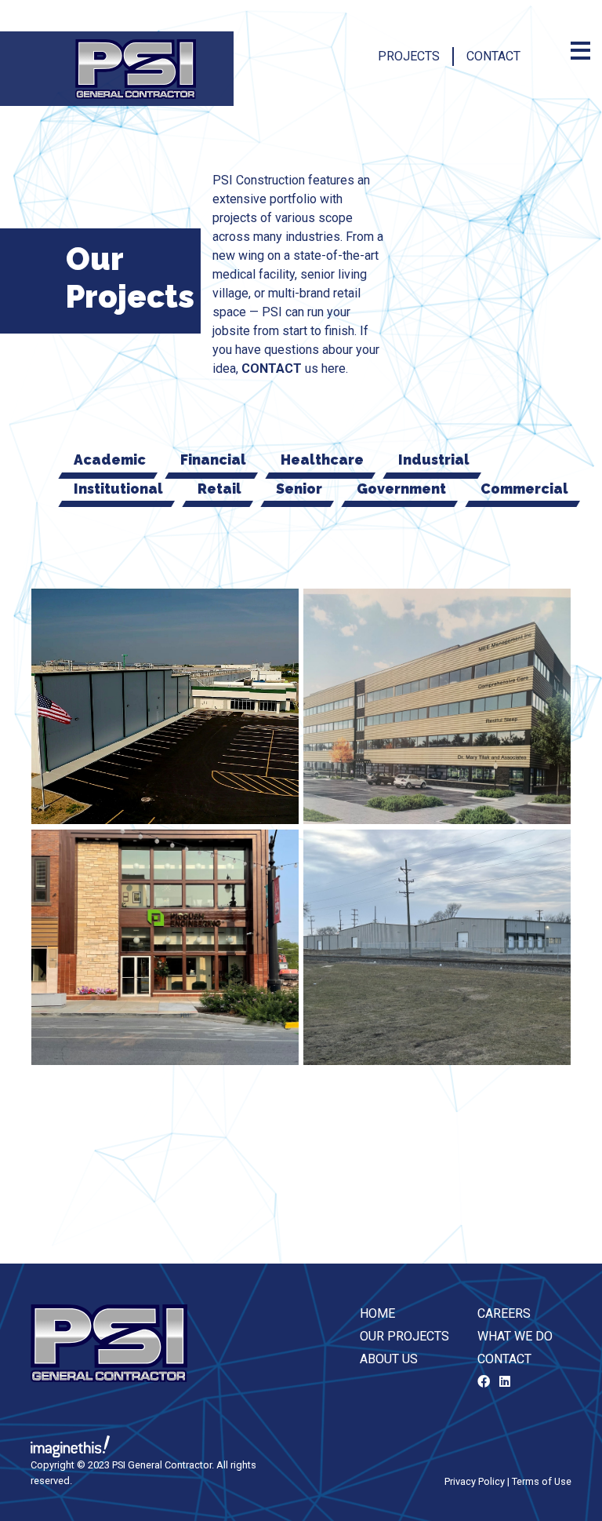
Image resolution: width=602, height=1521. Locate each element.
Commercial (524, 488)
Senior (299, 488)
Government (401, 488)
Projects (409, 56)
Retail (219, 488)
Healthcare (322, 459)
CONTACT (271, 368)
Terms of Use (541, 1481)
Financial (213, 459)
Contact (493, 56)
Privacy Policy (474, 1481)
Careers (504, 1313)
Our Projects (404, 1336)
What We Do (515, 1336)
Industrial (434, 459)
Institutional (118, 488)
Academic (110, 459)
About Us (389, 1358)
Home (377, 1313)
